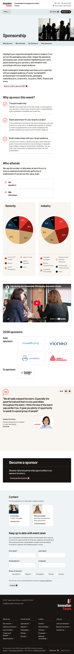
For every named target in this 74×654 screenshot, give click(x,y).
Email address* (14, 561)
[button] (65, 391)
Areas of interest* (15, 571)
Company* (42, 561)
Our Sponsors (33, 43)
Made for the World (40, 650)
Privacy (5, 650)
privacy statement (46, 580)
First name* (13, 551)
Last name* (42, 551)
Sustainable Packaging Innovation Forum (27, 4)
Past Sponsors (46, 43)
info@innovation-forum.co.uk (13, 603)
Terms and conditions (16, 650)
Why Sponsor (8, 43)
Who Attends (20, 43)
